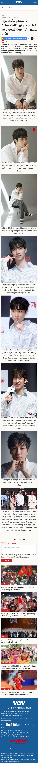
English (34, 2)
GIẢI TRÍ (9, 8)
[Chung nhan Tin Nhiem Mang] (19, 749)
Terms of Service (19, 557)
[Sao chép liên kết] (6, 41)
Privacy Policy (6, 557)
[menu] (3, 2)
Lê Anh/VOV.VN (19, 539)
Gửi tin (7, 560)
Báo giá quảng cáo (6, 720)
